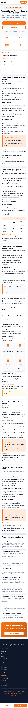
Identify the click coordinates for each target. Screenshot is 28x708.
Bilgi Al (7, 705)
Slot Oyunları (4, 669)
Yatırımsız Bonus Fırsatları (10, 55)
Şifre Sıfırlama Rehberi (9, 61)
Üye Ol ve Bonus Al (14, 633)
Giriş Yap (23, 2)
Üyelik (2, 656)
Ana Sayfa (3, 651)
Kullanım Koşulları (5, 683)
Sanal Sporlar (4, 672)
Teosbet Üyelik (21, 693)
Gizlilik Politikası (4, 680)
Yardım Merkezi (4, 678)
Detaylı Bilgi (14, 27)
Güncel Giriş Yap (14, 23)
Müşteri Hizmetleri (8, 68)
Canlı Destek (4, 658)
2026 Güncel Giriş (8, 71)
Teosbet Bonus (14, 695)
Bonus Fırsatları (4, 653)
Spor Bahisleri (4, 664)
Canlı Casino (4, 667)
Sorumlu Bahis (4, 685)
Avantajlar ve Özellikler (9, 64)
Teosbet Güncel (13, 693)
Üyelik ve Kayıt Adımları (9, 58)
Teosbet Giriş (6, 693)
